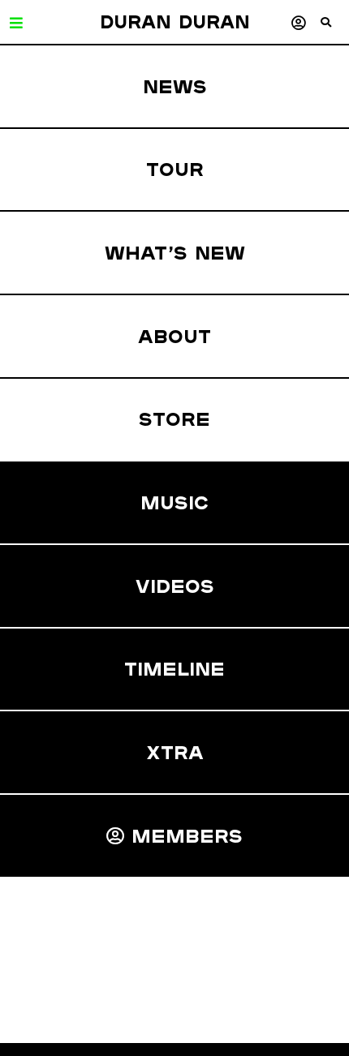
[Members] (298, 22)
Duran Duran (175, 21)
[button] (335, 28)
